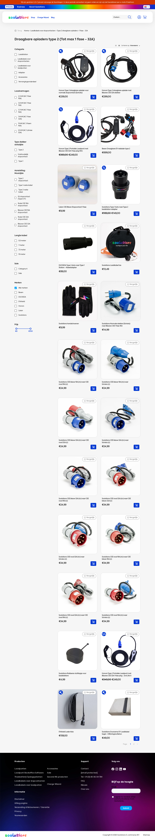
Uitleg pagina (21, 803)
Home (26, 31)
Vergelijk (89, 51)
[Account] (139, 17)
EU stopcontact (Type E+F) (24, 198)
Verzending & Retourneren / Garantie (32, 807)
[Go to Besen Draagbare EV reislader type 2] (120, 132)
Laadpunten (20, 768)
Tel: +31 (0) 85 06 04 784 (91, 777)
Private (9, 7)
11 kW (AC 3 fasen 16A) (24, 124)
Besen (20, 292)
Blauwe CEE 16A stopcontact (24, 211)
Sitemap (146, 835)
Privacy (18, 811)
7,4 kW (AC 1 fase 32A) (24, 118)
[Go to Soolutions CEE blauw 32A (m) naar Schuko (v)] (120, 423)
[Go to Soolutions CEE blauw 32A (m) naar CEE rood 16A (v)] (77, 482)
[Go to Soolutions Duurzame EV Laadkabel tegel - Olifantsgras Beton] (120, 715)
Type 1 (20, 161)
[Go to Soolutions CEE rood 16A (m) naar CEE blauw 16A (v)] (120, 540)
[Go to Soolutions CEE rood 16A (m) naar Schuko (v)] (120, 598)
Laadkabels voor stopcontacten (43, 31)
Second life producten (57, 777)
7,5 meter (22, 250)
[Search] (129, 17)
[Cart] (144, 17)
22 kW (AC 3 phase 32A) (25, 131)
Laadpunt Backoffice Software (29, 773)
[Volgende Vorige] (137, 744)
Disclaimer (19, 799)
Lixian (20, 310)
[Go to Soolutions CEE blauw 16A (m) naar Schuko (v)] (120, 365)
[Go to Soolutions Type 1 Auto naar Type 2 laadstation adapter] (120, 190)
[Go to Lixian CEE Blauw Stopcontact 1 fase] (77, 190)
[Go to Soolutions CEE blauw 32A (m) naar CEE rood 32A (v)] (77, 423)
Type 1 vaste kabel (25, 185)
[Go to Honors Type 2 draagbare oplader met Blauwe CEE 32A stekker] (120, 73)
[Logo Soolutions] (19, 17)
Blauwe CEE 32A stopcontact (24, 225)
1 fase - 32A (83, 31)
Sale (20, 273)
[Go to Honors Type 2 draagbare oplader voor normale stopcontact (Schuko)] (77, 73)
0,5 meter (22, 241)
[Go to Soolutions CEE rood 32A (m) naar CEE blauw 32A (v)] (120, 482)
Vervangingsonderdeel (27, 82)
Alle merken (23, 288)
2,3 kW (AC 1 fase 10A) (24, 97)
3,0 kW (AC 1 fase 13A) (24, 104)
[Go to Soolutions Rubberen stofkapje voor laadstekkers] (77, 656)
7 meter (21, 245)
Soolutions (22, 315)
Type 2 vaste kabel (23, 191)
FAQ (83, 781)
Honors (21, 306)
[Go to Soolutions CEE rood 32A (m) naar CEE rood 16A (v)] (77, 598)
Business (21, 7)
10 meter (21, 254)
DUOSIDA (22, 297)
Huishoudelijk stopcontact (23, 155)
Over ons (85, 789)
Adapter (21, 73)
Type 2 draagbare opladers (67, 31)
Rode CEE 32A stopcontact (23, 218)
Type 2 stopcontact (23, 179)
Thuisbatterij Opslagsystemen (28, 777)
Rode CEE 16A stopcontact (23, 204)
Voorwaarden (21, 815)
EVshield (21, 301)
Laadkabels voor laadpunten (24, 67)
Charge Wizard (54, 784)
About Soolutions (37, 7)
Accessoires (22, 77)
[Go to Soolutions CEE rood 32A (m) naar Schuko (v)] (77, 540)
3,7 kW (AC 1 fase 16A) (24, 111)
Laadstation (23, 54)
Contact (85, 768)
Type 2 (20, 150)
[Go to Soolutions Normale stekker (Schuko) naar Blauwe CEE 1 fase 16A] (120, 307)
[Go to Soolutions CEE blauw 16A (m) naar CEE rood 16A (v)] (77, 365)
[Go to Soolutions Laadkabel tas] (120, 248)
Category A (22, 269)
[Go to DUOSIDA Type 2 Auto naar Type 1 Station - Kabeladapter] (77, 248)
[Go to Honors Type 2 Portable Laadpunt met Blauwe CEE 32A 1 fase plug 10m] (77, 132)
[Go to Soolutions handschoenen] (77, 307)
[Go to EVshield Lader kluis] (77, 715)
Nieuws (84, 785)
